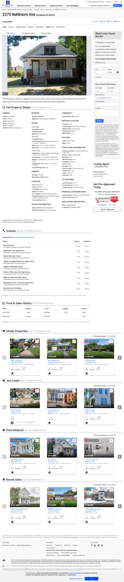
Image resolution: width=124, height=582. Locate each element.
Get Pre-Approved (107, 209)
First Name (99, 88)
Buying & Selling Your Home (95, 1)
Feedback (49, 545)
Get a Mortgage (73, 6)
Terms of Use (112, 154)
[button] (117, 5)
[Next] (120, 358)
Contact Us (58, 545)
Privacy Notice (99, 155)
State (110, 69)
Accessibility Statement (68, 553)
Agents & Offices (56, 6)
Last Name (111, 88)
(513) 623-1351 (31, 422)
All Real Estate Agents (24, 545)
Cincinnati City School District (24, 237)
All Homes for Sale (8, 545)
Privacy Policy (50, 548)
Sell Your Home (40, 6)
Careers (116, 1)
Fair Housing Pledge (63, 555)
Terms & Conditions (52, 553)
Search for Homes (24, 6)
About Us (109, 1)
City (96, 69)
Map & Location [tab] (29, 33)
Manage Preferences (76, 578)
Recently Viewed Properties (100, 5)
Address (100, 62)
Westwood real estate (71, 537)
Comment (98, 108)
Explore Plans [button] (98, 566)
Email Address (100, 94)
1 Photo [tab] (12, 33)
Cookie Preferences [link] (78, 555)
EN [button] (121, 2)
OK (91, 578)
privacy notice (77, 573)
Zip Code (98, 77)
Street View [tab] (47, 33)
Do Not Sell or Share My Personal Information (62, 550)
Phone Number (100, 101)
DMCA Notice (50, 555)
